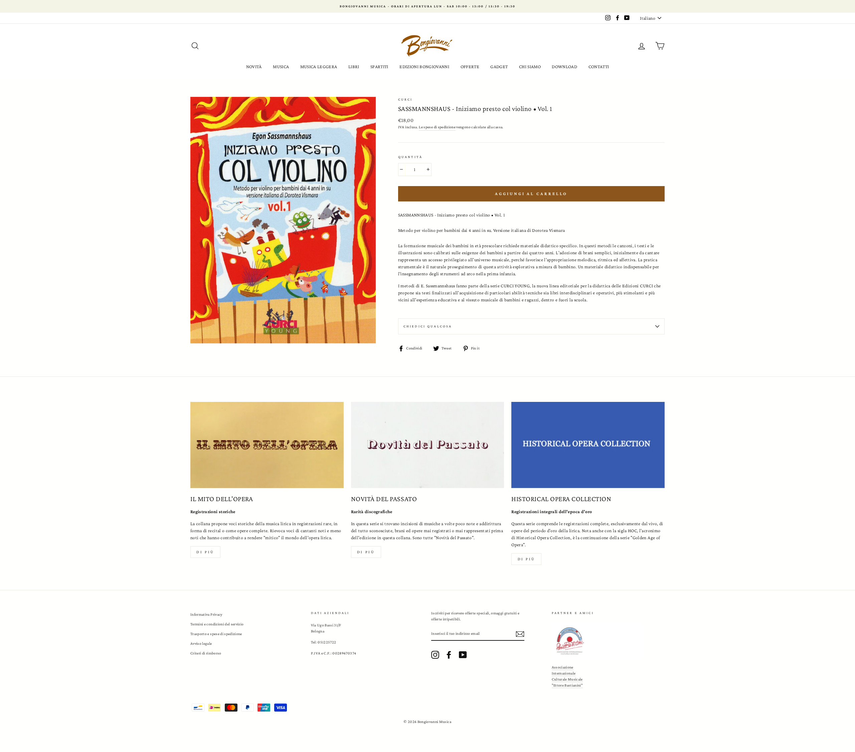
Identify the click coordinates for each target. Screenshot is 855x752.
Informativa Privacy (206, 614)
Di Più (527, 559)
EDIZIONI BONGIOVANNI (424, 66)
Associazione (562, 667)
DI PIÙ (366, 552)
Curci (405, 99)
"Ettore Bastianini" (567, 685)
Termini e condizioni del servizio (217, 624)
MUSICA (281, 66)
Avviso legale (201, 643)
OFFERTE (470, 66)
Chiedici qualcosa (427, 326)
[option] (427, 6)
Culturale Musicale (567, 679)
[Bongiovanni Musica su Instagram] (435, 655)
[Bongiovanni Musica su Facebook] (449, 655)
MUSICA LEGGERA (318, 66)
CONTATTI (598, 66)
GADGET (499, 66)
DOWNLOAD (564, 66)
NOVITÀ (254, 66)
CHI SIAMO (530, 66)
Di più (205, 552)
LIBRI (353, 66)
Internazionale (564, 673)
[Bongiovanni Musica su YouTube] (463, 655)
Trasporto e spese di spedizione (216, 633)
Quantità (410, 157)
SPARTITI (379, 66)
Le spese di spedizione (437, 127)
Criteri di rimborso (205, 653)
